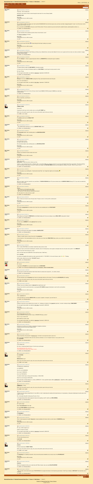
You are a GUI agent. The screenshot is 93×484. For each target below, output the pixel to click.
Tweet (6, 7)
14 (88, 2)
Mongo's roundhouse (22, 34)
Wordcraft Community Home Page (21, 1)
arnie (6, 104)
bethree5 (6, 261)
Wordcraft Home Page (8, 1)
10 (86, 2)
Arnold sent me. (34, 335)
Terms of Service (53, 481)
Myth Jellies (7, 9)
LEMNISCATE (57, 379)
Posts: (18, 19)
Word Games (37, 1)
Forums (31, 1)
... (87, 2)
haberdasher (7, 65)
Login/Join (86, 5)
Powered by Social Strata (46, 475)
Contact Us (39, 481)
